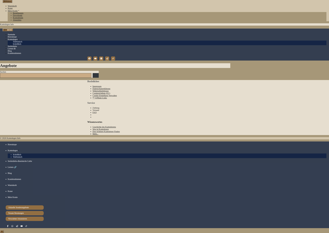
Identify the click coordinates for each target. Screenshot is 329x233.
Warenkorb (12, 6)
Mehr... (95, 134)
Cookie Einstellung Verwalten (105, 95)
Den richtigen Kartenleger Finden (106, 131)
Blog (10, 51)
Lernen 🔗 (12, 167)
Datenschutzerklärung (101, 89)
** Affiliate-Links (100, 98)
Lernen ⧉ (11, 48)
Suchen (3, 72)
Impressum (97, 86)
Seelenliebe (12, 46)
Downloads (17, 15)
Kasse (10, 8)
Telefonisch (17, 42)
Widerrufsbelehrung (101, 91)
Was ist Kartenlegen (101, 129)
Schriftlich (17, 44)
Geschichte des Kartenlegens (104, 127)
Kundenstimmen (14, 53)
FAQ (95, 112)
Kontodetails (18, 18)
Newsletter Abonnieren (17, 219)
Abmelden (17, 20)
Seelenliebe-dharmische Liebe (20, 161)
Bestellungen (18, 13)
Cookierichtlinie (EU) (101, 93)
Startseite (11, 34)
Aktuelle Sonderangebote (18, 207)
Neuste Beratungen (16, 213)
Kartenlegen (13, 39)
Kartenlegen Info (7, 24)
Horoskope (12, 37)
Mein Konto (13, 11)
